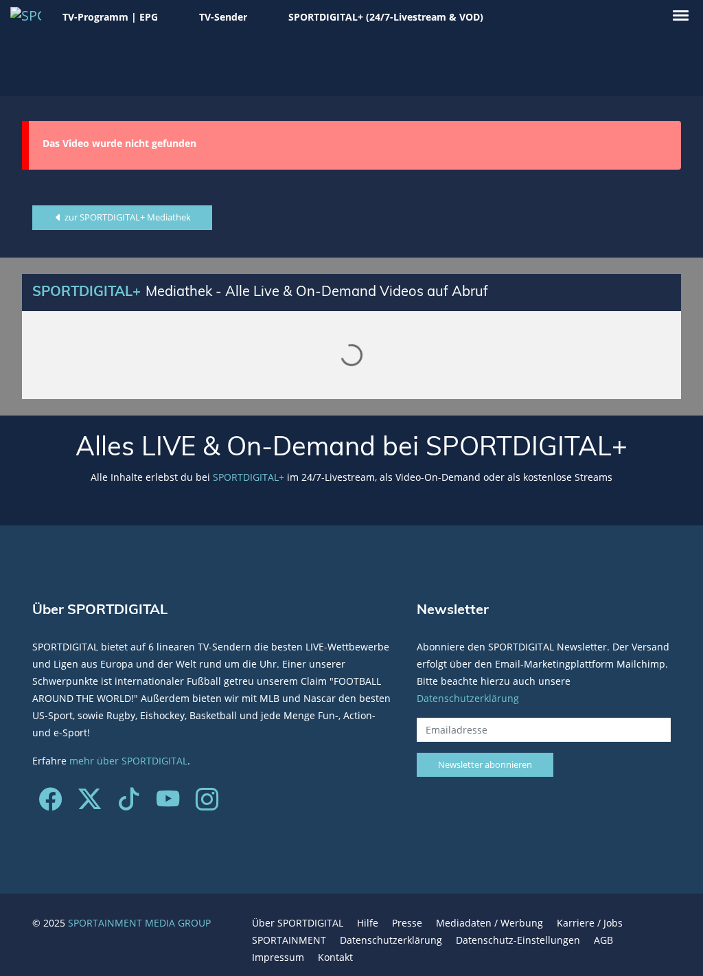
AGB (603, 939)
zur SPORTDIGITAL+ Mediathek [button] (126, 217)
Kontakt (335, 957)
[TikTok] (129, 803)
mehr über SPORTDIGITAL (128, 760)
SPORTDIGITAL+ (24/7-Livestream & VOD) (385, 16)
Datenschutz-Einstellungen (518, 939)
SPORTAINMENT (289, 939)
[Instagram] (207, 803)
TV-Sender (223, 16)
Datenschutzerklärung (468, 698)
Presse (407, 922)
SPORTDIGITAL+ (248, 477)
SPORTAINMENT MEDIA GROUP (139, 922)
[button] (681, 15)
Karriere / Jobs (590, 922)
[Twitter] (89, 803)
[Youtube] (168, 803)
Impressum (278, 957)
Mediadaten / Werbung (489, 922)
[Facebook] (50, 803)
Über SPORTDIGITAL (297, 922)
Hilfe (367, 922)
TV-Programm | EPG (110, 16)
